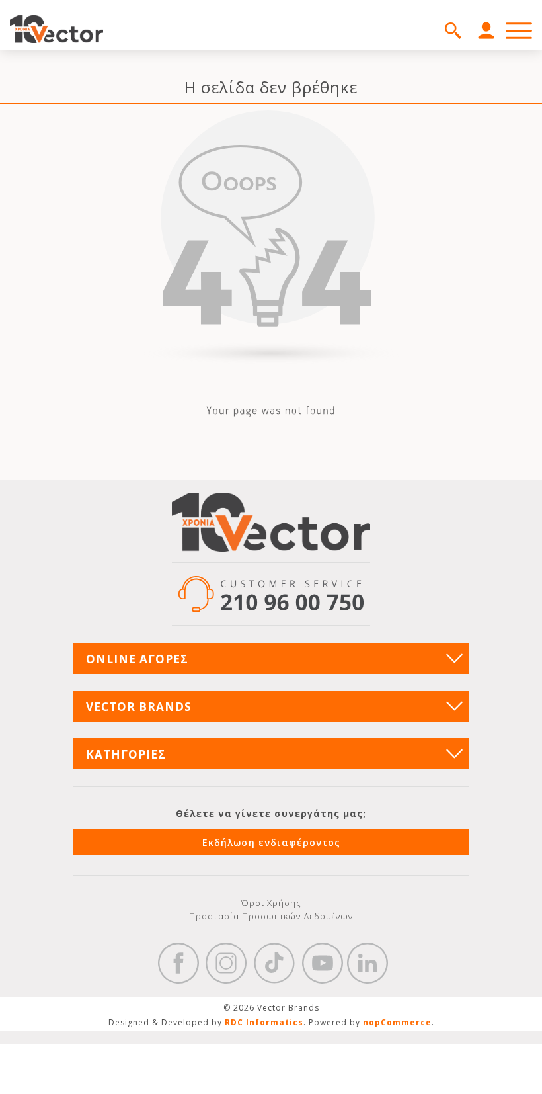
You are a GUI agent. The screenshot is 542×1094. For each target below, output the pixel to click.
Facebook (178, 963)
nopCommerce (397, 1022)
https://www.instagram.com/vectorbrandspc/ (226, 963)
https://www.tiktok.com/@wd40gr (274, 963)
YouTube (322, 963)
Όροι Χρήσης (271, 903)
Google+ (367, 963)
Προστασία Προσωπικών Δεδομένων (271, 916)
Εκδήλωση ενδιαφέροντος (271, 842)
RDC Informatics (264, 1022)
